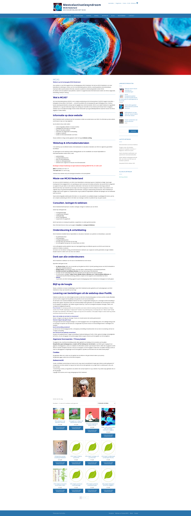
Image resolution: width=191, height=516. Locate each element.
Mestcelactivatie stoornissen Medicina (128, 144)
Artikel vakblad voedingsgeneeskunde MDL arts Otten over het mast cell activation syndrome (128, 159)
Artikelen (105, 15)
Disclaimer (111, 513)
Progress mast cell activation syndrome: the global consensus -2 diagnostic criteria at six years (127, 149)
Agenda (88, 15)
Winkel (96, 15)
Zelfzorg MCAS (66, 15)
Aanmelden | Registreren (114, 3)
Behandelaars (78, 15)
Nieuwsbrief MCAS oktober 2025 (127, 163)
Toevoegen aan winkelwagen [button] (60, 428)
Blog (113, 15)
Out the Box (62, 513)
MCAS (56, 15)
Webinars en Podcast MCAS (121, 513)
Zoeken (133, 131)
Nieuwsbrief (121, 15)
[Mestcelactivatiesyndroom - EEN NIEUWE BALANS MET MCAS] (77, 7)
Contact (131, 15)
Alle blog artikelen (123, 177)
